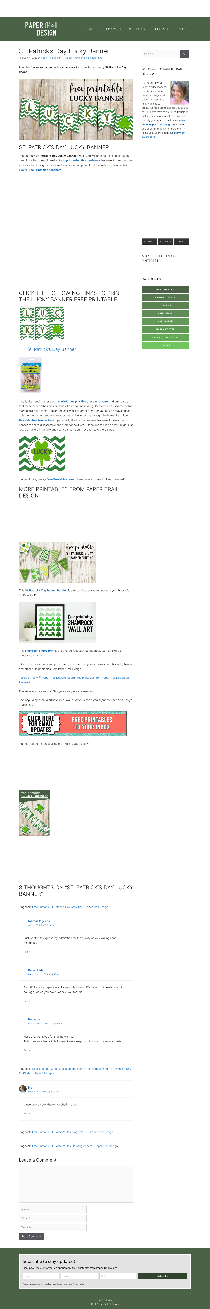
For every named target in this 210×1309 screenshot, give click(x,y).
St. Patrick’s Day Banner (51, 349)
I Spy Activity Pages (165, 337)
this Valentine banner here (36, 420)
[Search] (184, 54)
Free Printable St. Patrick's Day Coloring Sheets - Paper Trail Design (75, 1146)
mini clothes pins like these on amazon (83, 401)
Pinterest (165, 241)
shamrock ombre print (39, 650)
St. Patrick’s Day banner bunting (46, 590)
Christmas (165, 313)
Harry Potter (165, 329)
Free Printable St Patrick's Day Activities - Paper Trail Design (70, 907)
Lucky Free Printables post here (40, 169)
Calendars (165, 305)
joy (30, 1087)
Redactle (34, 1019)
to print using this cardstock (81, 160)
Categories (136, 28)
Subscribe (162, 1276)
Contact (161, 28)
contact (181, 241)
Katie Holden (36, 970)
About (183, 28)
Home (88, 28)
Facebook (149, 241)
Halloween (165, 321)
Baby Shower (165, 289)
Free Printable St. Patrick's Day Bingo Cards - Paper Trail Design (72, 1132)
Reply (27, 951)
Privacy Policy (105, 1300)
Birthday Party (110, 28)
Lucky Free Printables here (56, 479)
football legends (39, 921)
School (165, 345)
